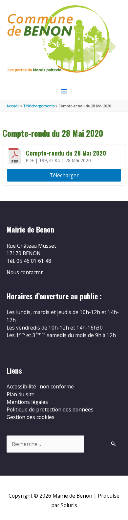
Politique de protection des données (50, 409)
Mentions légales (27, 402)
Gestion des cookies (30, 417)
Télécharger (64, 175)
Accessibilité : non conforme (40, 386)
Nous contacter (25, 272)
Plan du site (20, 394)
